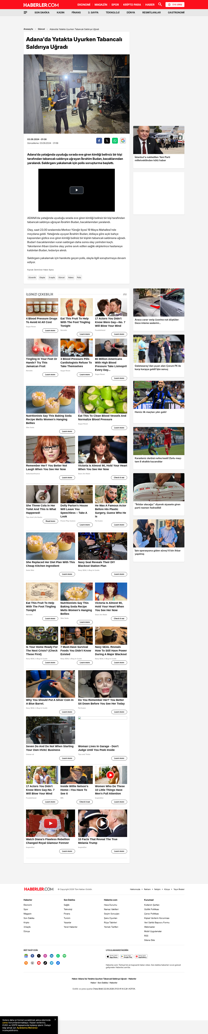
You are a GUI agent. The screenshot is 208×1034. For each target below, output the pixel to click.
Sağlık (66, 905)
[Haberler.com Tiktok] (45, 963)
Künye (167, 889)
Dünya (27, 931)
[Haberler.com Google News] (26, 956)
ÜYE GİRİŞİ (177, 4)
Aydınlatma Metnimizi (27, 1027)
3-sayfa (52, 277)
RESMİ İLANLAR (151, 12)
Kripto (26, 922)
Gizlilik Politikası (151, 909)
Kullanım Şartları (151, 905)
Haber (93, 982)
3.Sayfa (27, 927)
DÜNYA (131, 12)
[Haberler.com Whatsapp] (58, 956)
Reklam (147, 889)
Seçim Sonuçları (111, 913)
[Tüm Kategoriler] (25, 12)
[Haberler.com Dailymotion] (58, 963)
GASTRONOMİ (176, 12)
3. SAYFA (93, 12)
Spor (26, 909)
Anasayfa (28, 29)
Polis (79, 277)
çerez (5, 1022)
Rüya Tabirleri (110, 922)
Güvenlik (32, 277)
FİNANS (76, 12)
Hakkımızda (135, 889)
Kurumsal (149, 900)
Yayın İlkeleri (179, 889)
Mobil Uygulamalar (153, 931)
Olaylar (42, 277)
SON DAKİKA (42, 12)
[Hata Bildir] (98, 989)
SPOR (115, 4)
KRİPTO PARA (132, 4)
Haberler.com (110, 900)
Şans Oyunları (110, 918)
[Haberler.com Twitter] (38, 956)
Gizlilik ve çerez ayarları (82, 989)
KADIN (60, 12)
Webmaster (149, 927)
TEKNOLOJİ (112, 12)
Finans (67, 913)
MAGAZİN (101, 4)
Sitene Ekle (149, 940)
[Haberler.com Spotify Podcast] (64, 956)
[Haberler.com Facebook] (32, 956)
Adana (70, 277)
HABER (150, 4)
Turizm (67, 918)
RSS (146, 935)
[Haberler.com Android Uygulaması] (126, 956)
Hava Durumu (110, 905)
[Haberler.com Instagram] (45, 956)
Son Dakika (29, 918)
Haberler (28, 900)
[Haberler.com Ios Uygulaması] (112, 956)
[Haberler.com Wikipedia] (32, 963)
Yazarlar (67, 922)
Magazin (28, 913)
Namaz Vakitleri (111, 909)
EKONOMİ (84, 4)
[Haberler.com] (39, 889)
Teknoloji (68, 909)
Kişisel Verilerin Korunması (156, 918)
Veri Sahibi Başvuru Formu (156, 922)
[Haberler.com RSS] (26, 963)
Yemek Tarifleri (111, 927)
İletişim (157, 889)
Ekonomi (28, 905)
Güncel (41, 29)
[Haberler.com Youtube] (38, 963)
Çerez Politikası (151, 913)
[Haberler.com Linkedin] (51, 956)
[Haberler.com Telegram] (51, 963)
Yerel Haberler (71, 927)
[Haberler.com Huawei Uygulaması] (141, 956)
